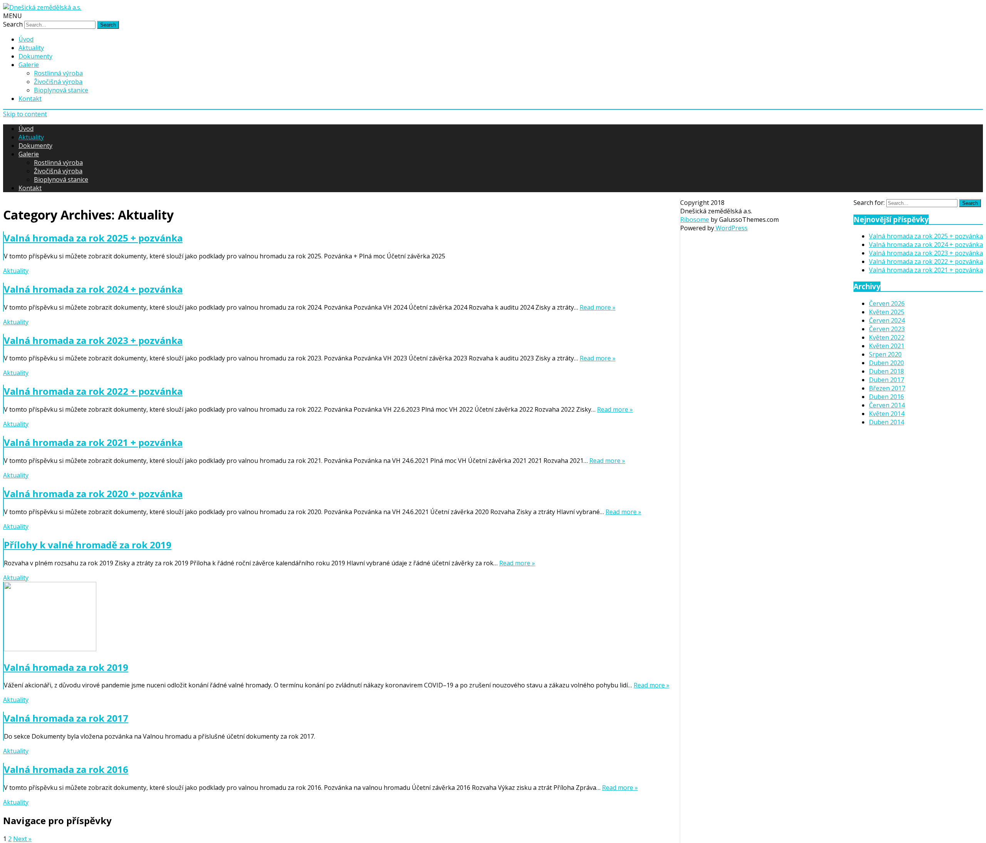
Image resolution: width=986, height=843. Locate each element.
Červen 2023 (887, 329)
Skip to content (25, 114)
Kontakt (30, 98)
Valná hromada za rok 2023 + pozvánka (93, 340)
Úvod (26, 39)
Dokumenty (35, 56)
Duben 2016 (886, 396)
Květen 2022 (886, 337)
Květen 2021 (886, 346)
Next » (22, 839)
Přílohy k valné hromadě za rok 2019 (87, 544)
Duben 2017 (886, 379)
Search (13, 24)
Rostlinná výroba (58, 73)
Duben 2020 (886, 363)
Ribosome (694, 219)
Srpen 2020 (885, 354)
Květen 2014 (886, 413)
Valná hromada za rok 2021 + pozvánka (93, 442)
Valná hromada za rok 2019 (66, 667)
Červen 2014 (887, 405)
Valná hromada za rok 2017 (66, 718)
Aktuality (31, 48)
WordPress (731, 228)
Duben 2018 (886, 371)
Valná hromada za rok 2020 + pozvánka (93, 493)
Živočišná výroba (58, 81)
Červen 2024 (887, 320)
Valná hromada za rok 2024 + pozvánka (93, 289)
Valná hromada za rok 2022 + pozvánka (93, 391)
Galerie (28, 64)
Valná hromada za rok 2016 (66, 769)
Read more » (597, 307)
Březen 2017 (887, 388)
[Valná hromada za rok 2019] (336, 617)
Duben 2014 (886, 422)
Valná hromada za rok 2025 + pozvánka (93, 237)
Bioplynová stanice (61, 90)
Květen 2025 (886, 312)
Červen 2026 (887, 303)
